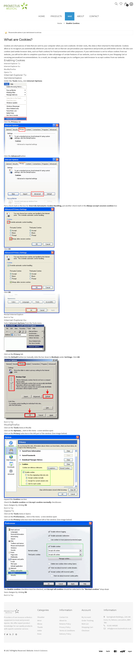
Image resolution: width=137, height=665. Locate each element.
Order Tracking (88, 620)
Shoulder (41, 617)
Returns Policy (65, 624)
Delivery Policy (65, 634)
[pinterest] (16, 634)
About (80, 16)
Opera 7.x (8, 72)
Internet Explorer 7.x (12, 63)
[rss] (10, 634)
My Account (86, 617)
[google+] (13, 634)
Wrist (39, 620)
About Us (63, 620)
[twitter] (7, 634)
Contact (94, 16)
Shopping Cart (87, 627)
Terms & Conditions (67, 630)
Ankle (39, 630)
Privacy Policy (65, 627)
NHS (70, 16)
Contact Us (63, 617)
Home (59, 23)
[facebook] (4, 634)
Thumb (40, 627)
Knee (39, 634)
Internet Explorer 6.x (12, 66)
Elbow (39, 624)
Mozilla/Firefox (10, 69)
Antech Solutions (40, 650)
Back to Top (8, 317)
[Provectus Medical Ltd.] (16, 3)
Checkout (85, 630)
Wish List (85, 624)
